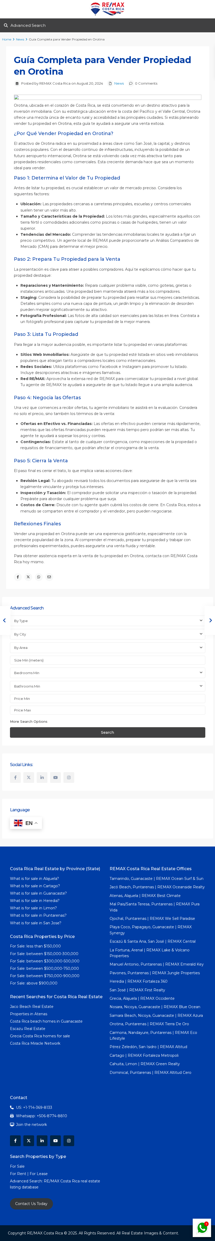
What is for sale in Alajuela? (34, 878)
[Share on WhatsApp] (39, 577)
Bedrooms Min (26, 673)
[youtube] (55, 777)
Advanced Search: (27, 1181)
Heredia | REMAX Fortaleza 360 (139, 981)
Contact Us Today (31, 1203)
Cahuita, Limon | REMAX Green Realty (145, 1063)
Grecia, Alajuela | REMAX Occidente (142, 998)
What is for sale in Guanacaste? (38, 893)
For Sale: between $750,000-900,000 (44, 975)
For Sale (17, 1166)
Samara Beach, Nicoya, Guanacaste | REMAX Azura (156, 1015)
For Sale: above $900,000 (34, 983)
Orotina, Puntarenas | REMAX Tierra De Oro (149, 1024)
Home (6, 39)
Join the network (31, 1124)
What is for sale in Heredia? (35, 900)
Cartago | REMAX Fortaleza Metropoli (144, 1055)
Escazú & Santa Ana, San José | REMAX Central (153, 941)
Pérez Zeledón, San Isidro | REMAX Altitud (148, 1046)
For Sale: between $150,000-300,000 (44, 953)
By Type (21, 621)
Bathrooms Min (27, 686)
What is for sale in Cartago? (35, 886)
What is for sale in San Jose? (35, 923)
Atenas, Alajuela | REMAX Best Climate (145, 895)
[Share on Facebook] (18, 577)
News (20, 39)
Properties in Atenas (28, 1014)
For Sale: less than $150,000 (35, 946)
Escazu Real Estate (27, 1028)
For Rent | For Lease (29, 1173)
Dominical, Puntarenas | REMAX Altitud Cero (150, 1072)
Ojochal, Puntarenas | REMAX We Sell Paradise (152, 918)
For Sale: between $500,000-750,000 (44, 968)
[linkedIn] (42, 777)
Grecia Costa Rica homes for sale (40, 1036)
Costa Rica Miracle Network (35, 1043)
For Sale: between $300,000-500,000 (44, 961)
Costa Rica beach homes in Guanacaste (46, 1021)
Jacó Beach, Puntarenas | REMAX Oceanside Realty (157, 887)
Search (107, 732)
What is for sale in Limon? (33, 908)
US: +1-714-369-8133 (34, 1107)
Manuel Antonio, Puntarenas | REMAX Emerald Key (157, 964)
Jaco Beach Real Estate (32, 1006)
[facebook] (15, 777)
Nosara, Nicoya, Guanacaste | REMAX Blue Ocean (155, 1006)
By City (20, 634)
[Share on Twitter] (28, 577)
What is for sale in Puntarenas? (38, 915)
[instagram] (68, 777)
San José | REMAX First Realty (137, 990)
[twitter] (28, 777)
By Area (21, 647)
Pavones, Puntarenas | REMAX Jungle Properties (155, 973)
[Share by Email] (49, 577)
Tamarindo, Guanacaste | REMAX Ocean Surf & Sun (156, 878)
